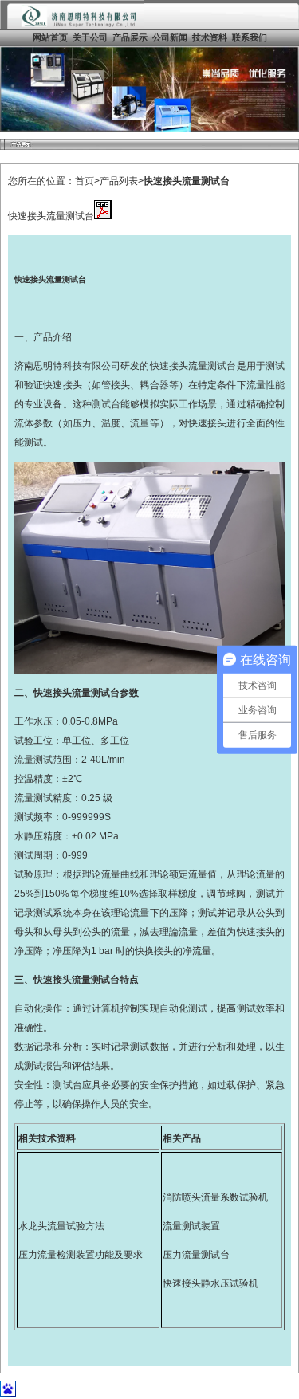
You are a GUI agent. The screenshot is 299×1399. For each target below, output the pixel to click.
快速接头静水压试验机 (210, 1283)
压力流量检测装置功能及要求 (80, 1254)
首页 (84, 181)
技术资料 (209, 37)
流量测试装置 (191, 1226)
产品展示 (130, 37)
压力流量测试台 (196, 1254)
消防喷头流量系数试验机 (215, 1197)
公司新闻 (169, 37)
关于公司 (90, 37)
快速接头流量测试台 (187, 181)
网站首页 (50, 37)
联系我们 (249, 37)
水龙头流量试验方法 (61, 1226)
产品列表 (119, 181)
